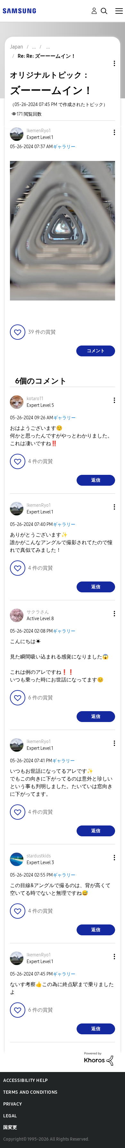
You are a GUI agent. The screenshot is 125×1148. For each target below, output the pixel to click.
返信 (95, 480)
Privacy (12, 1104)
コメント (96, 351)
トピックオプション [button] (103, 63)
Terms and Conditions (30, 1092)
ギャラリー (64, 146)
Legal (10, 1116)
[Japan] (19, 10)
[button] (103, 132)
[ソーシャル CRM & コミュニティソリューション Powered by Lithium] (98, 1058)
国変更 (10, 1127)
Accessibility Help (25, 1080)
